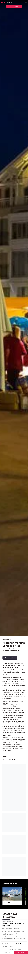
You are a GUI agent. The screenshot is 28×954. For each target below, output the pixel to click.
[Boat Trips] (12, 896)
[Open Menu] (26, 2)
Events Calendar (7, 639)
